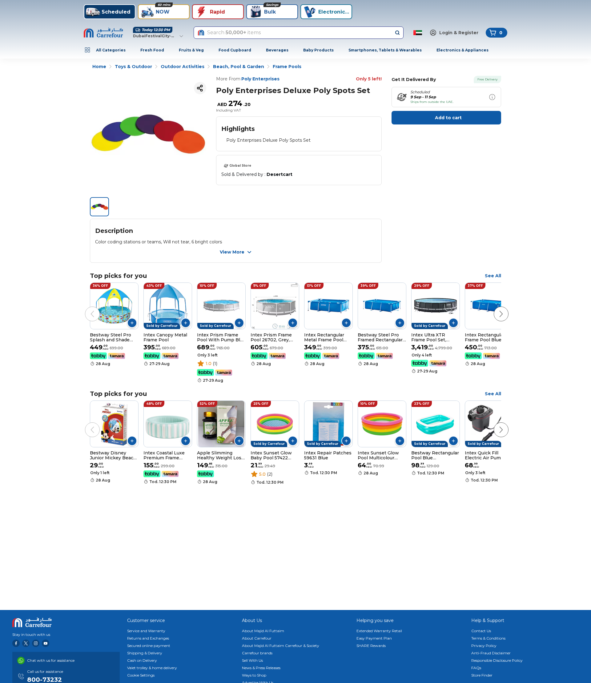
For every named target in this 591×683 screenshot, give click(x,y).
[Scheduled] (492, 97)
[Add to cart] (132, 323)
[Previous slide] (86, 308)
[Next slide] (495, 308)
